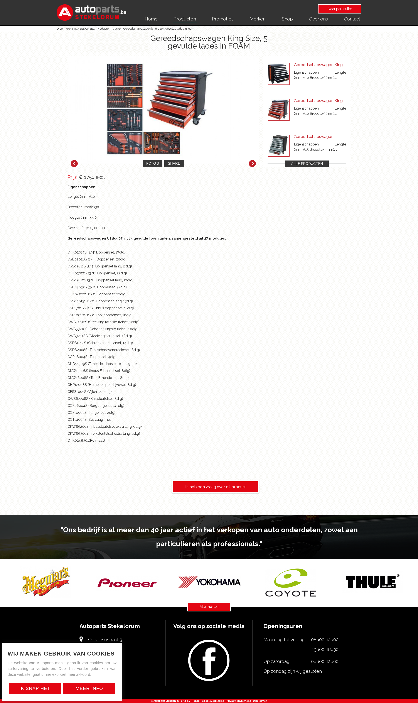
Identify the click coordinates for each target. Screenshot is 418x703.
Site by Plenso (190, 700)
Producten (185, 19)
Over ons (318, 19)
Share (174, 163)
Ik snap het (34, 688)
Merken (258, 19)
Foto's (152, 163)
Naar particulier (340, 9)
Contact (352, 19)
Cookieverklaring (213, 700)
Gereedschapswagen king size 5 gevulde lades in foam (158, 28)
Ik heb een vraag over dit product (215, 486)
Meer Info (89, 688)
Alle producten (307, 164)
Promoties (223, 19)
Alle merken (209, 607)
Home (151, 19)
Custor (117, 28)
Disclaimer (260, 700)
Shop (287, 19)
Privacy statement (238, 700)
